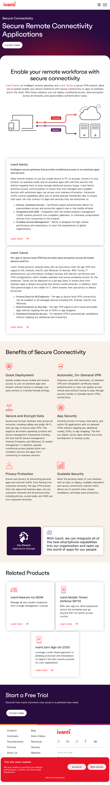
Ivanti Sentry (12, 85)
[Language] (99, 4)
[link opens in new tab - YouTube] (95, 741)
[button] (105, 4)
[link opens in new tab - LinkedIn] (67, 741)
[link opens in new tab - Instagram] (76, 741)
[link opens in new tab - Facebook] (86, 741)
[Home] (10, 4)
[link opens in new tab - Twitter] (58, 741)
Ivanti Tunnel (66, 85)
